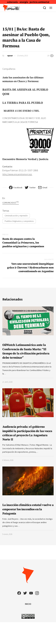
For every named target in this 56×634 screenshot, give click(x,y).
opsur (10, 55)
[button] (51, 8)
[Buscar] (44, 8)
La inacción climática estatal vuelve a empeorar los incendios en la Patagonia (28, 509)
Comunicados (10, 202)
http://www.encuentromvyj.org (17, 174)
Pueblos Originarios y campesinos (19, 221)
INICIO (28, 603)
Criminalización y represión (16, 215)
